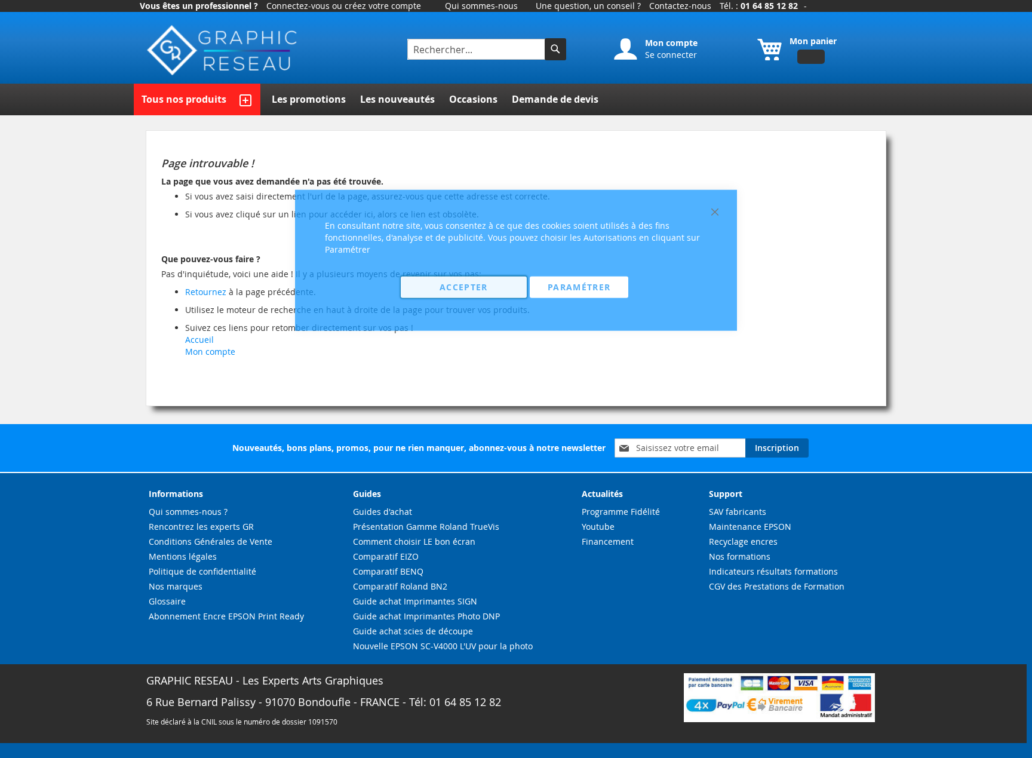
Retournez (205, 291)
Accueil (199, 339)
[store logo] (223, 50)
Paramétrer (579, 286)
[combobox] (477, 49)
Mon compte (210, 351)
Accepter (464, 286)
